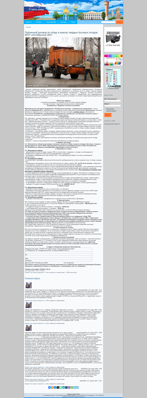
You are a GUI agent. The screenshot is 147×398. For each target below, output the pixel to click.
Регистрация (110, 109)
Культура (63, 22)
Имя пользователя (110, 99)
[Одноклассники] (52, 387)
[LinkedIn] (63, 387)
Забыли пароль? (111, 111)
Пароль (107, 104)
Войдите (27, 272)
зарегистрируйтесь (38, 272)
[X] (58, 387)
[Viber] (69, 387)
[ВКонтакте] (49, 387)
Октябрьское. (40, 6)
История (39, 22)
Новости (29, 22)
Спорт (73, 22)
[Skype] (75, 387)
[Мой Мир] (55, 387)
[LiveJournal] (66, 387)
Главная (28, 27)
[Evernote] (61, 387)
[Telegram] (77, 387)
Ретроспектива (51, 22)
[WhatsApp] (72, 387)
